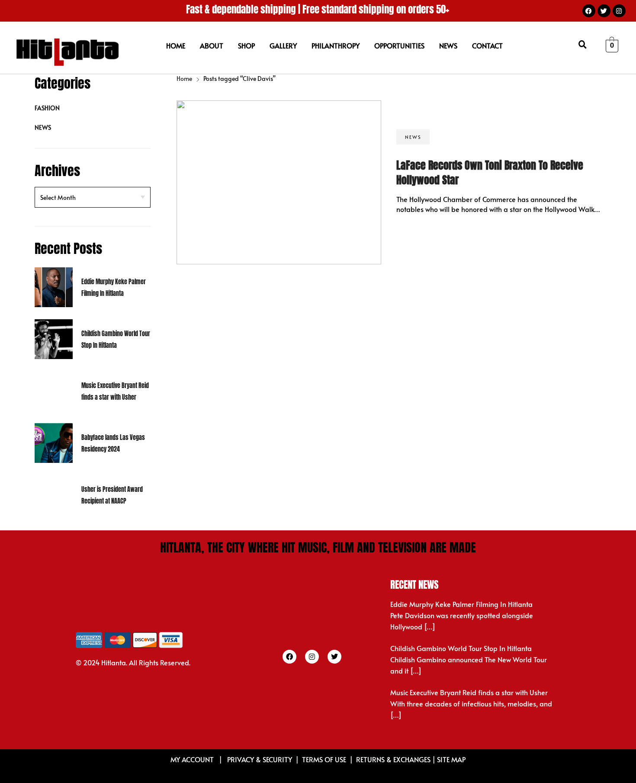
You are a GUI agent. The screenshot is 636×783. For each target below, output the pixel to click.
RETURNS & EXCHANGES (393, 759)
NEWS (448, 45)
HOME (175, 45)
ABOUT (211, 45)
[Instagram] (619, 10)
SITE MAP (451, 759)
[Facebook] (588, 10)
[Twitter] (603, 10)
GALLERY (283, 45)
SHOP (246, 45)
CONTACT (487, 45)
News (43, 127)
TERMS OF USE (324, 759)
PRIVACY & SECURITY (259, 759)
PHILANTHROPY (336, 45)
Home (184, 78)
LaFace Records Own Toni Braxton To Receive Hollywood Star (489, 172)
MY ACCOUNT (192, 759)
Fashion (47, 108)
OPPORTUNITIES (399, 45)
